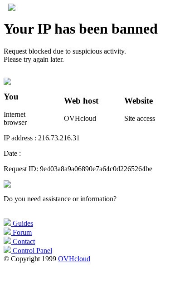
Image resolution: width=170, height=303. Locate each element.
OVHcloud (74, 259)
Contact (23, 241)
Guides (22, 223)
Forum (21, 232)
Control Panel (31, 250)
